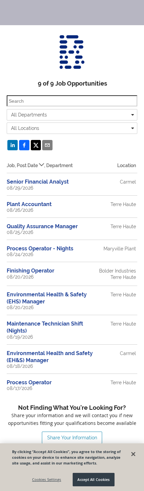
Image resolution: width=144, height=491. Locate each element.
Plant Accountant (29, 204)
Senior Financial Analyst (38, 182)
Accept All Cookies (93, 479)
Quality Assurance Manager (42, 226)
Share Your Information (72, 437)
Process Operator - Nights (40, 248)
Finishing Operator (30, 270)
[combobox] (72, 114)
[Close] (133, 454)
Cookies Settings (46, 479)
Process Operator (29, 382)
